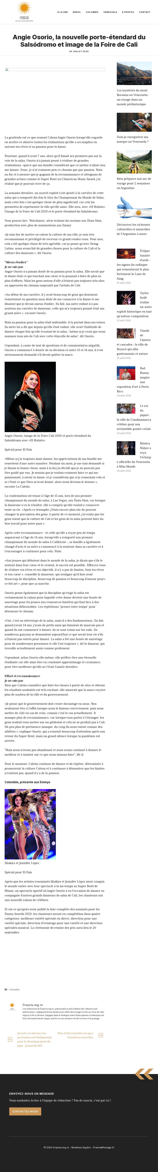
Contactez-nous (25, 1111)
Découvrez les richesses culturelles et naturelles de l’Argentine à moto (133, 229)
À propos (128, 12)
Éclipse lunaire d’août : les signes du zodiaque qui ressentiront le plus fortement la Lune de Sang (133, 265)
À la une (62, 12)
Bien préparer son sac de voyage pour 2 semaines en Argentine (134, 183)
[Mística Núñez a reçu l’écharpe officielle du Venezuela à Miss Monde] (126, 453)
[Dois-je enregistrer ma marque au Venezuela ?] (134, 129)
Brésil (77, 12)
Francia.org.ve (61, 1147)
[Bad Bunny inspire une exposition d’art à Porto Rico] (126, 378)
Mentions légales (81, 1147)
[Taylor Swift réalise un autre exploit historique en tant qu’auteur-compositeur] (126, 302)
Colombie (92, 12)
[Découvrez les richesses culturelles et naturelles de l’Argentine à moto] (134, 217)
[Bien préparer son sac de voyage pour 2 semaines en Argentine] (134, 171)
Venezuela (110, 12)
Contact (145, 12)
